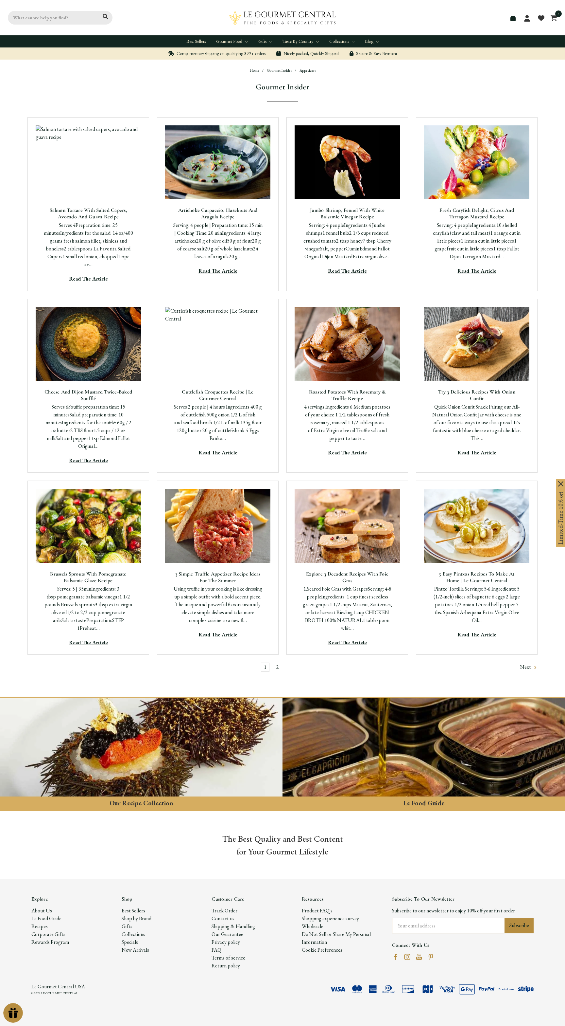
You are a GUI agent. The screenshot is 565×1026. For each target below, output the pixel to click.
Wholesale (312, 926)
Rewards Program (50, 942)
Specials (130, 942)
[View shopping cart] (552, 18)
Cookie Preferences (322, 949)
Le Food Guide (46, 918)
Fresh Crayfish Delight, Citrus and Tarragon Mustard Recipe (476, 213)
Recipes (39, 926)
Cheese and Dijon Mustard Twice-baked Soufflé (88, 395)
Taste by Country (298, 41)
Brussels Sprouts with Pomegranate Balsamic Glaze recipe (88, 577)
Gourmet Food (229, 41)
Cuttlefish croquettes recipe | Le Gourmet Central (217, 395)
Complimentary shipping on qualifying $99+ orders (220, 53)
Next (526, 667)
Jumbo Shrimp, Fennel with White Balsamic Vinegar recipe (347, 213)
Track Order (224, 910)
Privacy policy (226, 942)
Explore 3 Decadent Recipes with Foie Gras (347, 577)
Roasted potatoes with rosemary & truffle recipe (347, 395)
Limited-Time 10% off (560, 518)
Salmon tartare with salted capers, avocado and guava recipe (88, 213)
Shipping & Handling (233, 926)
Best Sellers (196, 41)
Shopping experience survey (330, 918)
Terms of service (228, 957)
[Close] (560, 483)
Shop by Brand (136, 918)
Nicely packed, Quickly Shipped (310, 53)
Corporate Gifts (48, 934)
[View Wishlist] (540, 18)
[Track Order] (513, 18)
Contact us (223, 918)
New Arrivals (135, 949)
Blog (369, 41)
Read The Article (88, 278)
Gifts (262, 41)
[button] (141, 747)
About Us (41, 910)
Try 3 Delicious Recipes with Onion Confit (476, 395)
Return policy (226, 965)
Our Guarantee (227, 934)
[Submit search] (105, 16)
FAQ (216, 949)
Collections (339, 41)
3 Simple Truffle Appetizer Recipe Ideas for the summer (218, 577)
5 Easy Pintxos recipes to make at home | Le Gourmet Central (476, 577)
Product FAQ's (317, 910)
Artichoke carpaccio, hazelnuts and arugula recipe (218, 213)
